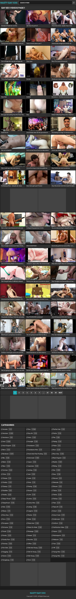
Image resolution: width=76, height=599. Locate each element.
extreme (7, 527)
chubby (7, 482)
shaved (57, 478)
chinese (7, 478)
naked (32, 535)
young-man (59, 552)
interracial (33, 458)
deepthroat (8, 503)
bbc (6, 458)
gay (32, 429)
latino (32, 499)
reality (57, 462)
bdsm (6, 462)
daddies (7, 490)
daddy (7, 494)
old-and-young (35, 548)
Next (60, 393)
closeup (7, 486)
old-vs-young (34, 552)
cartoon (7, 470)
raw (56, 450)
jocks (31, 478)
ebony (6, 511)
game (7, 556)
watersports (59, 535)
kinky (31, 482)
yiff (56, 548)
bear (6, 466)
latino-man (33, 503)
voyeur (57, 531)
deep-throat (9, 499)
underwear (58, 519)
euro (6, 519)
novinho (32, 539)
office (32, 543)
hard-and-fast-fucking (37, 454)
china (6, 474)
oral (31, 560)
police (56, 445)
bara (6, 450)
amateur (8, 433)
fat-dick (7, 548)
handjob (32, 441)
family (7, 535)
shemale (57, 482)
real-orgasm (59, 458)
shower (57, 486)
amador (7, 429)
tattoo (57, 494)
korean (32, 490)
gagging (7, 552)
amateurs (7, 437)
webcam (57, 539)
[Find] (73, 2)
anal (6, 441)
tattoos (57, 499)
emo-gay (8, 515)
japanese (33, 466)
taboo (57, 490)
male (31, 519)
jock (31, 474)
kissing (32, 486)
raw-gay (58, 454)
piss (56, 437)
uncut (57, 511)
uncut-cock (59, 515)
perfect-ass (59, 429)
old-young (33, 556)
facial (7, 531)
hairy (32, 437)
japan (32, 462)
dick (6, 507)
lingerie (32, 511)
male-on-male (34, 527)
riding (57, 466)
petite (57, 433)
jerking (32, 470)
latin (31, 494)
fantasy (7, 543)
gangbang (8, 560)
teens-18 (57, 507)
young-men (58, 556)
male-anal (33, 523)
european (8, 523)
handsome (33, 445)
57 (47, 393)
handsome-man (35, 450)
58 (51, 393)
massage (33, 531)
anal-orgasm (9, 445)
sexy (56, 474)
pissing (57, 441)
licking (32, 507)
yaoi (56, 543)
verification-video (60, 527)
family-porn (8, 539)
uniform (57, 523)
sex (56, 470)
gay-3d (32, 433)
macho (32, 515)
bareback (8, 454)
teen (56, 503)
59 (56, 393)
